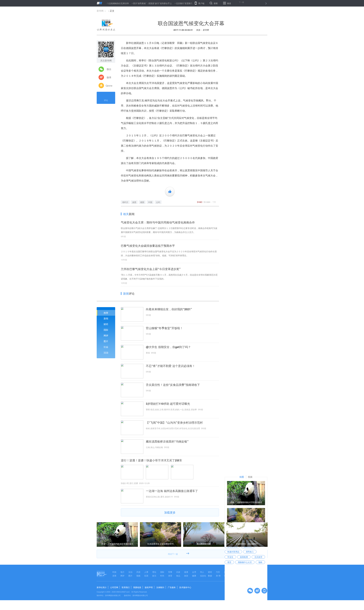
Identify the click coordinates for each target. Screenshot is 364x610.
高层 (138, 572)
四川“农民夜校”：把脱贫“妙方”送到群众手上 (136, 3)
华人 (202, 572)
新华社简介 (102, 587)
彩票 (146, 575)
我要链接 (137, 587)
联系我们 (126, 587)
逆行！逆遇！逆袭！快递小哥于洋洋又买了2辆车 (151, 460)
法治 (106, 352)
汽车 (218, 572)
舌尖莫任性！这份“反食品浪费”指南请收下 (173, 385)
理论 (154, 572)
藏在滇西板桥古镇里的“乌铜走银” (167, 441)
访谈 (178, 572)
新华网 (100, 10)
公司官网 (114, 587)
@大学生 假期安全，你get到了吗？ (168, 347)
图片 (106, 341)
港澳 (186, 572)
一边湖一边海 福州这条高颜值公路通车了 (172, 491)
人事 (146, 572)
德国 (142, 202)
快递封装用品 (233, 551)
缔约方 (125, 202)
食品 (178, 575)
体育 (170, 575)
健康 (194, 575)
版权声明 (149, 587)
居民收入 (250, 551)
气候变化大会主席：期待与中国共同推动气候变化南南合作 (158, 222)
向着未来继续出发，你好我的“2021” (169, 309)
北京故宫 (258, 556)
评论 (106, 100)
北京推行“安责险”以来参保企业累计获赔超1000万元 (182, 3)
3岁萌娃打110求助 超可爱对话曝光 (168, 404)
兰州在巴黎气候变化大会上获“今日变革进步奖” (151, 269)
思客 (114, 575)
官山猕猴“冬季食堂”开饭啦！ (164, 328)
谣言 (229, 562)
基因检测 (244, 556)
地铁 (260, 562)
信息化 (203, 575)
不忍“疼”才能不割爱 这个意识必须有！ (170, 366)
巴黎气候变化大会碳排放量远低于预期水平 (148, 245)
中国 (150, 202)
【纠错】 (199, 202)
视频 (138, 575)
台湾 (194, 572)
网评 (106, 335)
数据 (210, 575)
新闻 (106, 318)
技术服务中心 (185, 587)
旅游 (186, 575)
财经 (106, 324)
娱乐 (154, 575)
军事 (170, 572)
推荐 (106, 312)
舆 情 (218, 575)
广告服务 (172, 587)
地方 (122, 572)
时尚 (162, 575)
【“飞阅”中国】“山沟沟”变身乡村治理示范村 (174, 422)
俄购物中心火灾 (245, 562)
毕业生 (230, 556)
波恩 (134, 202)
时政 (114, 572)
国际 (106, 329)
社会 (106, 346)
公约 (158, 202)
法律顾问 (160, 587)
